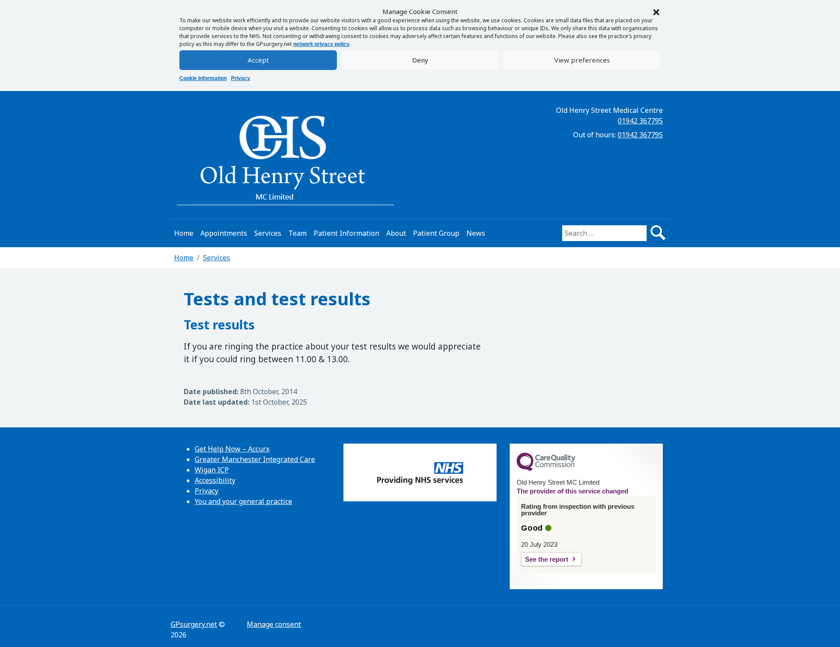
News (475, 233)
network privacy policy (321, 44)
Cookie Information (203, 78)
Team (297, 233)
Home (183, 233)
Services (267, 233)
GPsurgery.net (194, 624)
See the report (546, 559)
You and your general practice (243, 501)
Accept (258, 60)
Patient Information (346, 233)
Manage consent (274, 624)
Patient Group (436, 233)
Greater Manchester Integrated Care (255, 459)
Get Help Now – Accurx (232, 449)
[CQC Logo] (546, 468)
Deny (420, 60)
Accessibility (215, 480)
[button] (656, 11)
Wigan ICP (212, 470)
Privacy (240, 78)
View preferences (582, 60)
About (396, 233)
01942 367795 (640, 121)
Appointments (223, 233)
